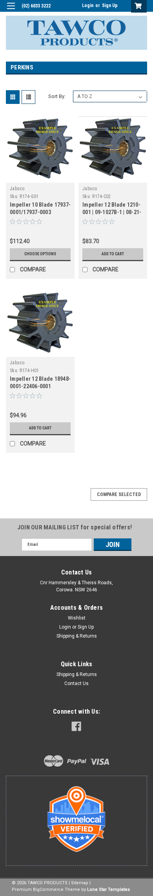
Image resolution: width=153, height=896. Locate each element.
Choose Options (40, 254)
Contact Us (76, 683)
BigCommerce (48, 889)
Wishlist (77, 618)
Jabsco (17, 188)
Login (87, 5)
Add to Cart (113, 254)
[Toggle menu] (11, 11)
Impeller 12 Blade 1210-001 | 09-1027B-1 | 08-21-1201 (111, 212)
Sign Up (110, 5)
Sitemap (79, 882)
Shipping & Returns (76, 636)
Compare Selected (119, 494)
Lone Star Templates (108, 889)
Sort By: (57, 96)
